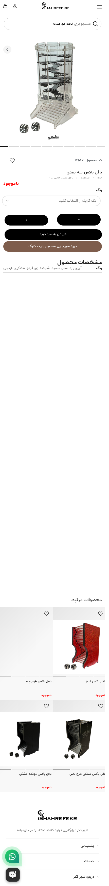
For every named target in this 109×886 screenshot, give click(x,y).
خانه (99, 178)
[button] (99, 7)
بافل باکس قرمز (95, 681)
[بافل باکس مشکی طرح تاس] (80, 739)
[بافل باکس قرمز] (80, 647)
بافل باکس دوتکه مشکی (35, 774)
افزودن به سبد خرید (53, 234)
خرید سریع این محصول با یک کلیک (52, 246)
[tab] (14, 146)
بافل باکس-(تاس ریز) (61, 178)
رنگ (99, 190)
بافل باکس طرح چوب (37, 681)
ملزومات (85, 178)
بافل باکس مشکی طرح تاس (87, 774)
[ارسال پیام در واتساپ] (12, 856)
